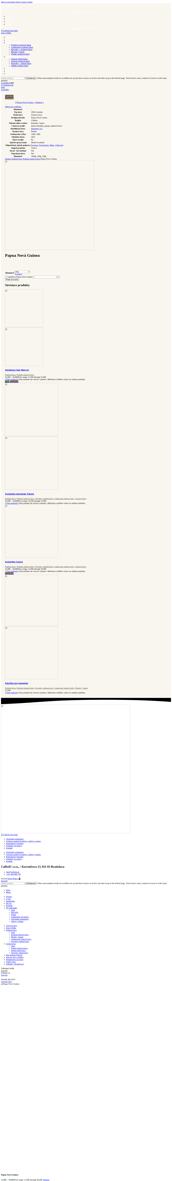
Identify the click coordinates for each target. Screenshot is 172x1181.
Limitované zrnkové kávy (22, 47)
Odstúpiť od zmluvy (14, 846)
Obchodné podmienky (15, 839)
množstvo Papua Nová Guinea (20, 277)
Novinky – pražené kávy (21, 50)
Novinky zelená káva (19, 953)
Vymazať (18, 274)
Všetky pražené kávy (20, 54)
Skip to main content (24, 2)
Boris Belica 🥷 (14, 879)
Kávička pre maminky (16, 683)
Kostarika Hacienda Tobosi (19, 494)
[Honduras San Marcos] (24, 326)
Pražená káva (17, 159)
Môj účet (14, 912)
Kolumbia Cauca (14, 562)
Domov (8, 159)
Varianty (46, 1180)
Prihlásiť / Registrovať (15, 964)
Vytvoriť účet (6, 982)
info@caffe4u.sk (7, 4)
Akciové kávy (81, 499)
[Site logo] (9, 31)
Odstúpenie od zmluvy (20, 917)
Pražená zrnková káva (21, 45)
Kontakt (9, 848)
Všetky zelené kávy (19, 66)
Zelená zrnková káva (20, 61)
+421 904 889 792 (8, 6)
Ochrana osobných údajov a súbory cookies (23, 841)
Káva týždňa (6, 33)
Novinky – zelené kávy (21, 63)
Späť (13, 910)
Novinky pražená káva (44, 499)
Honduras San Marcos (17, 370)
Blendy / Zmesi (17, 52)
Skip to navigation (8, 2)
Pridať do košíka (12, 280)
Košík (13, 915)
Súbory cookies (17, 921)
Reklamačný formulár (14, 843)
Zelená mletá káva (19, 59)
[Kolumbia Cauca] (31, 557)
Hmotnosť (9, 273)
